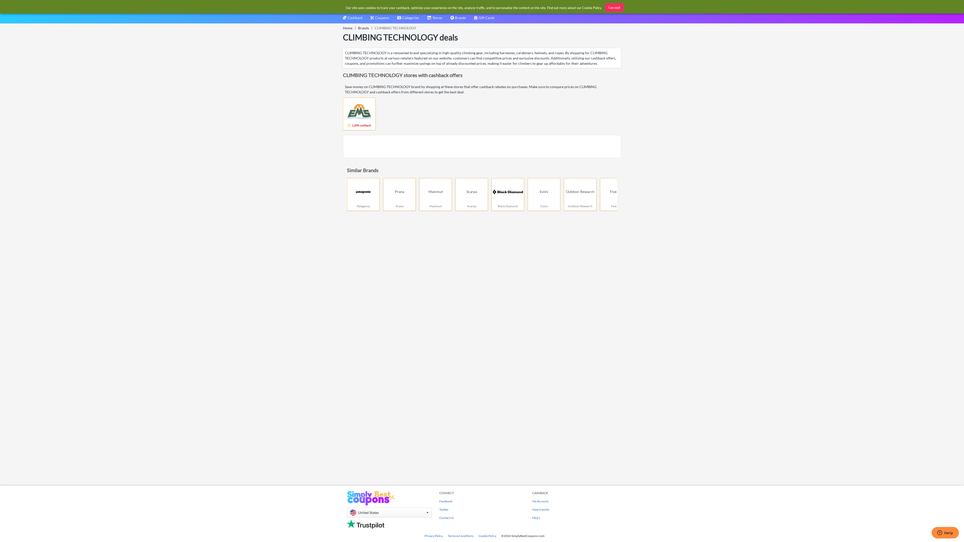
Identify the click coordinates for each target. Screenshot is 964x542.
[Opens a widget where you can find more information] (945, 533)
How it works (540, 509)
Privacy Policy (434, 536)
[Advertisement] (482, 146)
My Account (540, 501)
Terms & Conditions (460, 536)
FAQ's (536, 518)
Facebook (445, 501)
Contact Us (446, 518)
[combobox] (408, 19)
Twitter (444, 509)
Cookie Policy (487, 536)
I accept (614, 7)
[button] (389, 512)
